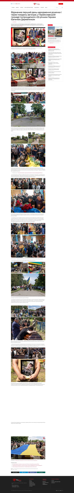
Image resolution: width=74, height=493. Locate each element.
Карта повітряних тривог (28, 7)
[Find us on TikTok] (18, 3)
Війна (18, 0)
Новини (17, 7)
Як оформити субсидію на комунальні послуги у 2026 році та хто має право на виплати (55, 56)
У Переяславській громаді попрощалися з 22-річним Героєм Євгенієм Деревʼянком (26, 468)
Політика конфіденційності (45, 484)
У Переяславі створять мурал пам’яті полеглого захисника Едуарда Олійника (29, 172)
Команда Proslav (31, 482)
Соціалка (16, 0)
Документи (44, 481)
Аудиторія (30, 481)
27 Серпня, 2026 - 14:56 (51, 57)
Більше (38, 0)
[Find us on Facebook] (12, 3)
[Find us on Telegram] (11, 3)
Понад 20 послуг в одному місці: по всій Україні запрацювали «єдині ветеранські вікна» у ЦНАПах (55, 60)
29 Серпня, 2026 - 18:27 (51, 51)
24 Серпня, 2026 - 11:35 (51, 67)
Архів (46, 7)
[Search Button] (62, 7)
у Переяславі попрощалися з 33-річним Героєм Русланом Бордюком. (26, 460)
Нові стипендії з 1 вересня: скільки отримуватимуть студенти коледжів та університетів (53, 63)
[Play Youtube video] (28, 37)
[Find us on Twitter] (19, 3)
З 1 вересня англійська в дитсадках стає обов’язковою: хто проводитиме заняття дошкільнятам (54, 79)
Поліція (34, 0)
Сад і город (28, 0)
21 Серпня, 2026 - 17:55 (51, 73)
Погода (23, 0)
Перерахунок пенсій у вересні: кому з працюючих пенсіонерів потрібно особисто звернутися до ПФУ (54, 50)
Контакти (42, 7)
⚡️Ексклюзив (12, 0)
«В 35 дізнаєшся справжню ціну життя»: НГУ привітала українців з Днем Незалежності (54, 66)
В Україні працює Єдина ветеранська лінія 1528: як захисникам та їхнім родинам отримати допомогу (55, 75)
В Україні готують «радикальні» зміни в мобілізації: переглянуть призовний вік (53, 69)
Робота (36, 0)
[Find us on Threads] (15, 3)
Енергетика (20, 0)
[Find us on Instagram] (58, 490)
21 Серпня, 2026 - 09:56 (51, 80)
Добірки (32, 0)
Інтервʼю (26, 0)
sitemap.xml (53, 482)
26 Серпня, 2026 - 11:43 (51, 61)
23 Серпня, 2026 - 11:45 (51, 70)
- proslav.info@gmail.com (15, 485)
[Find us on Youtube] (16, 3)
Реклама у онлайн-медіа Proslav (55, 481)
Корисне (21, 7)
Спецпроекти (36, 7)
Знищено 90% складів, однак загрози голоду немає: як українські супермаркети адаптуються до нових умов (55, 53)
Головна (13, 7)
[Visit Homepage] (37, 4)
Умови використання (45, 482)
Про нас (30, 480)
